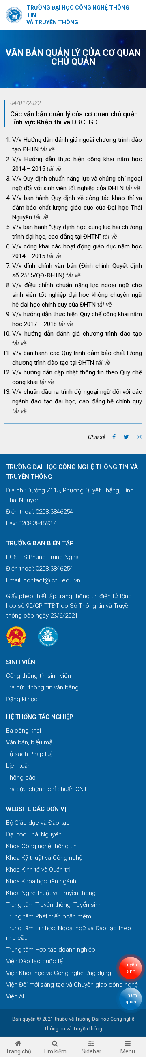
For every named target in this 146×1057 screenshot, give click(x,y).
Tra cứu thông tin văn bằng (42, 687)
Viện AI (15, 996)
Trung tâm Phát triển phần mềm (48, 916)
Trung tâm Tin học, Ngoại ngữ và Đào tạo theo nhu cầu (68, 933)
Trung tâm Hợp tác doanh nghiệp (50, 949)
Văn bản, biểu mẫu (31, 742)
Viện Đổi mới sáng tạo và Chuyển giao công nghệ (72, 984)
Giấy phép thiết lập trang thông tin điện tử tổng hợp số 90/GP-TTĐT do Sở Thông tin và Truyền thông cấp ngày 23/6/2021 (69, 606)
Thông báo (21, 777)
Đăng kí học (22, 699)
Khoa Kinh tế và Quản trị (38, 869)
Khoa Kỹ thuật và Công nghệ (44, 858)
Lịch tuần (18, 765)
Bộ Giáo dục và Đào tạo (38, 822)
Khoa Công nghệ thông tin (41, 846)
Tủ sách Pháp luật (30, 754)
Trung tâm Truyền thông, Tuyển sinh (54, 904)
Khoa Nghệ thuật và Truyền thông (51, 893)
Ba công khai (23, 730)
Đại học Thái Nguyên (34, 834)
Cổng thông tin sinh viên (38, 675)
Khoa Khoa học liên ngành (41, 881)
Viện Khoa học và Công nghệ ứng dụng (58, 973)
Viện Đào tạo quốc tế (34, 961)
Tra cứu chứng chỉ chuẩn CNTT (48, 789)
